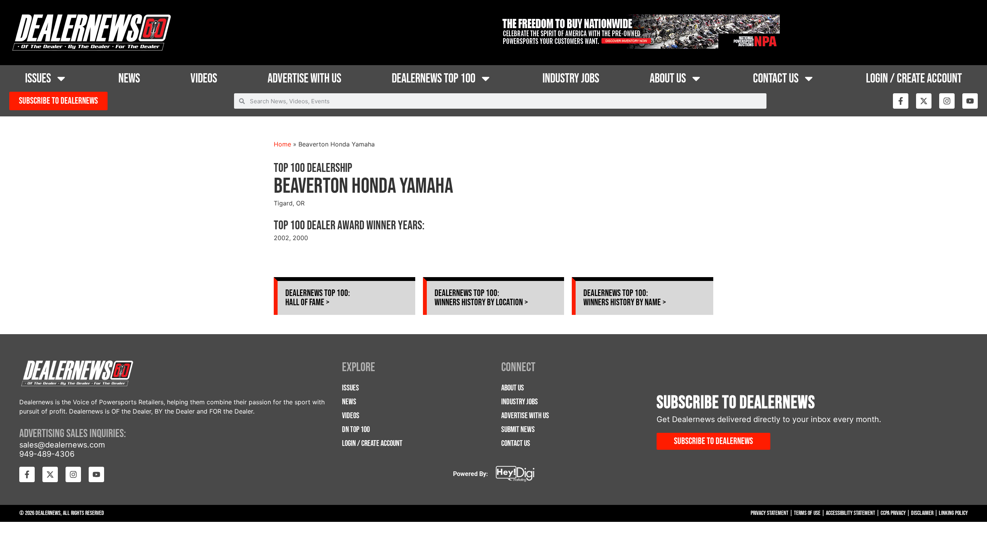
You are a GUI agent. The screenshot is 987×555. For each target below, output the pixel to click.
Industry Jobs (570, 78)
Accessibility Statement (850, 513)
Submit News (518, 429)
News (129, 78)
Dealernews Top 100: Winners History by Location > (481, 298)
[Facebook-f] (900, 101)
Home (282, 144)
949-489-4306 (46, 454)
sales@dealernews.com (62, 444)
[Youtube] (970, 101)
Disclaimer (922, 513)
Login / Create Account (914, 78)
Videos (203, 78)
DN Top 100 (356, 429)
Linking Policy (953, 513)
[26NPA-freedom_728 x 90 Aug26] (639, 46)
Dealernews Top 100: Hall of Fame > (317, 298)
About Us (668, 78)
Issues (38, 78)
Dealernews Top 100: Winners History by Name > (624, 298)
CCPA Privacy (893, 513)
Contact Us (775, 78)
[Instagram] (947, 101)
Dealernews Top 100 (433, 78)
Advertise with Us (304, 78)
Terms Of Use (807, 513)
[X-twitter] (923, 101)
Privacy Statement (769, 513)
